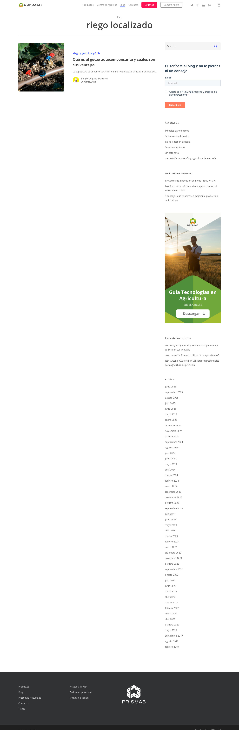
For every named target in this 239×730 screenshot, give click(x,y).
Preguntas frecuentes (29, 697)
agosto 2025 (171, 397)
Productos (23, 686)
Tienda (22, 708)
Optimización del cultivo (177, 136)
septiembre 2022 (174, 569)
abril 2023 (170, 530)
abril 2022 (170, 596)
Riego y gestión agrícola (86, 53)
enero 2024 (171, 486)
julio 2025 (170, 403)
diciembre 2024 (173, 425)
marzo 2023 (171, 536)
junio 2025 (170, 408)
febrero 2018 (172, 646)
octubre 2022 (172, 563)
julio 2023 (170, 513)
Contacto (23, 703)
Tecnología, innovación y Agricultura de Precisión (191, 158)
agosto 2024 (171, 447)
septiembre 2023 (174, 508)
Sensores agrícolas (175, 147)
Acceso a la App (78, 686)
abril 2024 (170, 469)
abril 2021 (170, 619)
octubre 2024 (172, 436)
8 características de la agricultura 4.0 (200, 355)
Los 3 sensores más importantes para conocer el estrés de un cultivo (191, 188)
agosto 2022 (171, 574)
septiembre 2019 (174, 635)
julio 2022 (170, 580)
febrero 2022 (172, 608)
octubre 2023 (172, 502)
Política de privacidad (81, 692)
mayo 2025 (171, 414)
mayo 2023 (171, 524)
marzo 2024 (171, 475)
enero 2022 (171, 613)
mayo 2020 (171, 630)
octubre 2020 (172, 624)
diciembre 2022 (173, 552)
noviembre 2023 (173, 497)
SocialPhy (170, 345)
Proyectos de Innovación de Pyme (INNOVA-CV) (190, 180)
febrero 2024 (172, 480)
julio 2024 (170, 453)
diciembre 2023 (173, 491)
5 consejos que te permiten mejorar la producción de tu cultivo (191, 198)
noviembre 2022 (173, 558)
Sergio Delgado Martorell (94, 78)
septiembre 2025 (174, 392)
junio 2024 (170, 458)
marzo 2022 (171, 602)
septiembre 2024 (174, 441)
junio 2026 (170, 386)
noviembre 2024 (173, 430)
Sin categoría (172, 152)
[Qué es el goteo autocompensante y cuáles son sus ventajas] (41, 67)
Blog (20, 692)
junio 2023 (170, 519)
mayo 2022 (171, 591)
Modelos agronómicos (177, 130)
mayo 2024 (171, 464)
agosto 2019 (171, 641)
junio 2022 (170, 585)
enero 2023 (171, 547)
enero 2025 (171, 419)
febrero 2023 (172, 541)
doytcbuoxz (171, 355)
